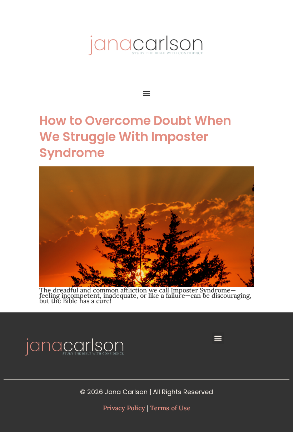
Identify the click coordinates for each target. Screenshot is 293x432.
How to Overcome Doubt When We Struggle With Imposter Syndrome (135, 136)
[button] (147, 93)
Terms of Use (170, 408)
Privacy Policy (124, 408)
